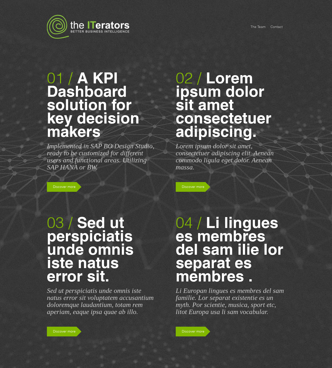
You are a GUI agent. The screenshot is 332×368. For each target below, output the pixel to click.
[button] (193, 187)
